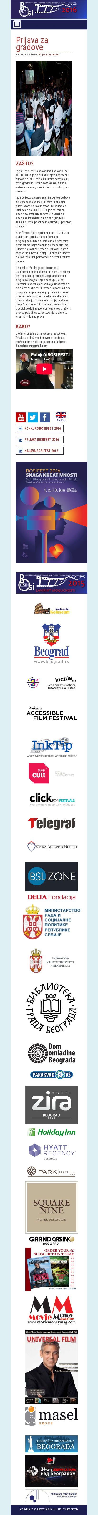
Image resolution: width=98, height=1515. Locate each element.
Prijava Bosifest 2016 (41, 440)
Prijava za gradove (48, 54)
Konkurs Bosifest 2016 (42, 428)
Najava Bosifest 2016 (41, 451)
